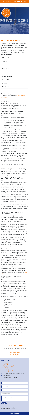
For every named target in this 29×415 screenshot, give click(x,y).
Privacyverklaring (14, 413)
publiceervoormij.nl (15, 408)
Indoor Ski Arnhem (22, 1)
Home (2, 37)
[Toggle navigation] (3, 4)
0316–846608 (6, 375)
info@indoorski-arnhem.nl (10, 377)
